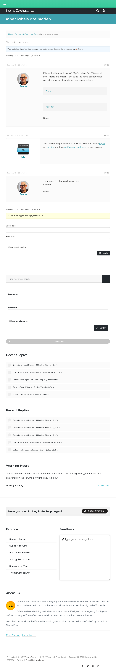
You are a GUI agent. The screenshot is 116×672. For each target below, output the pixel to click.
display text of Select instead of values (30, 394)
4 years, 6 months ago (63, 49)
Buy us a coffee (18, 566)
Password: (11, 236)
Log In (105, 253)
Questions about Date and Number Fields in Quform (36, 365)
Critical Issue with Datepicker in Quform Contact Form (37, 372)
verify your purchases (75, 147)
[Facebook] (82, 666)
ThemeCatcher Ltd (32, 657)
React (28, 660)
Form (48, 91)
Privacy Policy (38, 660)
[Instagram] (98, 666)
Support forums (18, 545)
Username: (11, 226)
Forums (18, 34)
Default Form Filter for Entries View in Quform (33, 387)
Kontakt (49, 106)
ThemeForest (29, 635)
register (50, 147)
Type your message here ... (80, 539)
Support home (17, 539)
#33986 (106, 65)
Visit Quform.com (19, 559)
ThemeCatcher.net (19, 572)
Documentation (96, 511)
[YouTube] (93, 666)
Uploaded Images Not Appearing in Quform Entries (36, 380)
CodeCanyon (13, 635)
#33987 (106, 135)
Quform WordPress (31, 34)
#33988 (106, 173)
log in (102, 143)
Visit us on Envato (19, 552)
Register (59, 341)
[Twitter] (87, 666)
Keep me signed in (17, 247)
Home (10, 34)
